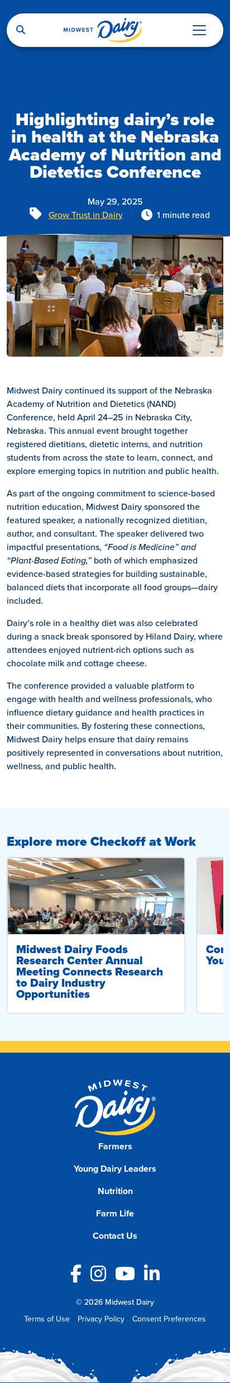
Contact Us (115, 1235)
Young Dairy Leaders (115, 1168)
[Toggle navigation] (199, 30)
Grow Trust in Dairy (86, 215)
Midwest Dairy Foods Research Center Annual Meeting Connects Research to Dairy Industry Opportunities (89, 971)
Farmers (115, 1146)
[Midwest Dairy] (103, 30)
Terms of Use (47, 1318)
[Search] (21, 30)
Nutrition (115, 1191)
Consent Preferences (169, 1318)
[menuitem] (115, 1146)
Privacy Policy (101, 1318)
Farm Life (115, 1213)
